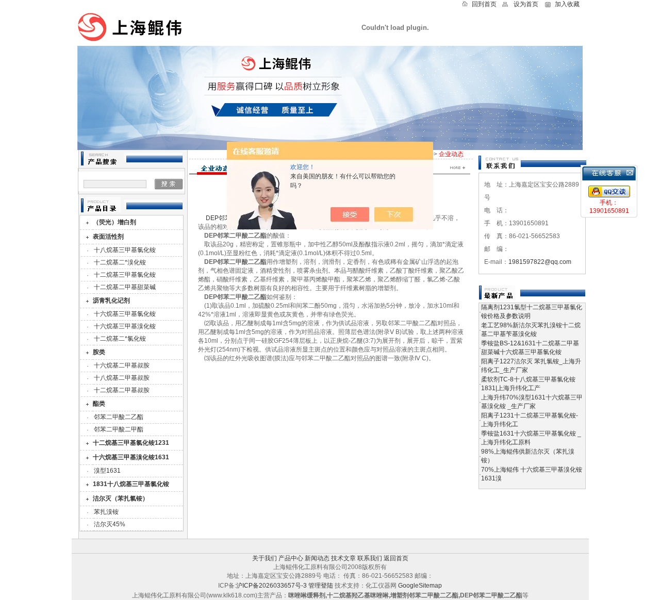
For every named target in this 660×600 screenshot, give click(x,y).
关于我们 (264, 558)
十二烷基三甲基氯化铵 (125, 274)
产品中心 (290, 558)
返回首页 (396, 558)
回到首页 (484, 4)
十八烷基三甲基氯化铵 (125, 250)
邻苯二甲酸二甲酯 (118, 429)
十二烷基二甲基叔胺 (122, 390)
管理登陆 (320, 585)
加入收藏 (567, 4)
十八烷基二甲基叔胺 (122, 377)
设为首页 (526, 4)
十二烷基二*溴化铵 (120, 262)
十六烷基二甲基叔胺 (122, 365)
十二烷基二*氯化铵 (120, 338)
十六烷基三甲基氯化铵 (125, 314)
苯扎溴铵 (106, 511)
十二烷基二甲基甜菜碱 (125, 287)
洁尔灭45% (109, 524)
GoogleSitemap (420, 585)
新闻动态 (317, 558)
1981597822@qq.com (539, 261)
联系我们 (369, 558)
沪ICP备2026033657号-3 (271, 585)
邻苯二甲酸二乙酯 (118, 417)
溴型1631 (107, 470)
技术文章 (343, 558)
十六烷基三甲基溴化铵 (125, 326)
